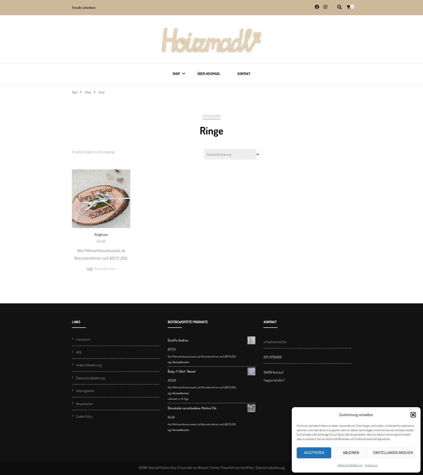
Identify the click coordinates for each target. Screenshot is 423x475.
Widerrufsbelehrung (88, 365)
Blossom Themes (209, 467)
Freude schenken (83, 7)
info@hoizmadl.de (275, 342)
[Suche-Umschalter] (339, 7)
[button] (413, 414)
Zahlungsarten (85, 391)
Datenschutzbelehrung (350, 465)
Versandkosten (105, 268)
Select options (101, 211)
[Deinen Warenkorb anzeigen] (349, 7)
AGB (78, 352)
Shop (176, 73)
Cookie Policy (84, 416)
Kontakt (243, 73)
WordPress (247, 467)
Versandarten (84, 404)
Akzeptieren (314, 452)
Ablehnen (351, 452)
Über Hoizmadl (208, 73)
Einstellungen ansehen (393, 452)
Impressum (371, 465)
